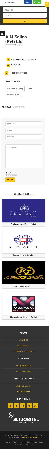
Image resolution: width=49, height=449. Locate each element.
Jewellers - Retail (13, 95)
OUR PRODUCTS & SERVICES (32, 442)
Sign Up (37, 2)
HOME (8, 442)
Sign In (28, 2)
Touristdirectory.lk (23, 391)
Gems (29, 88)
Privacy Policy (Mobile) (23, 351)
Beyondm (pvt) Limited (29, 437)
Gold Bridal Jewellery (14, 88)
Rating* (8, 173)
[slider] (10, 45)
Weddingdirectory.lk (23, 386)
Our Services (23, 345)
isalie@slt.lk (15, 64)
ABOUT (15, 442)
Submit (10, 179)
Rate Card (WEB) (23, 371)
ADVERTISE (19, 444)
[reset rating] (6, 175)
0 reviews (18, 45)
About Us (23, 340)
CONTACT (30, 444)
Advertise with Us (23, 366)
